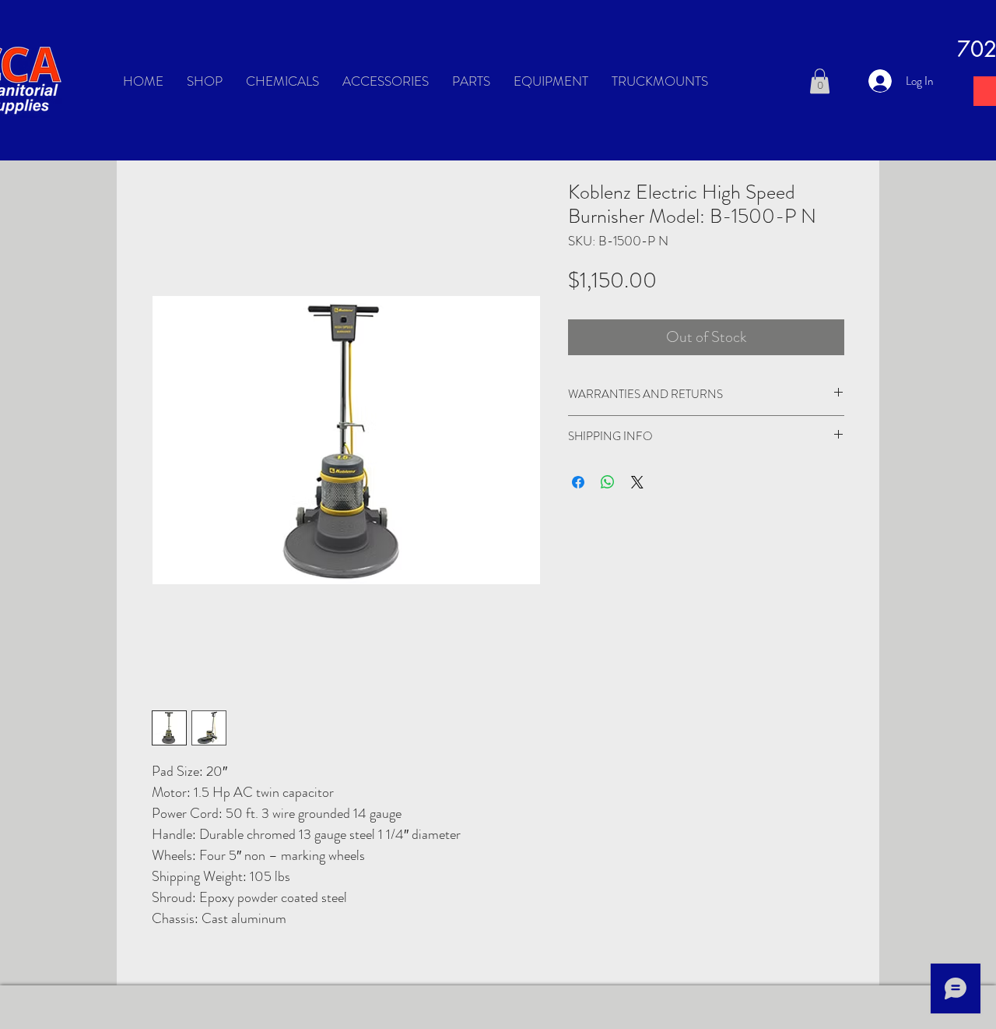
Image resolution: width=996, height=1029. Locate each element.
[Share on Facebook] (578, 482)
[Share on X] (637, 482)
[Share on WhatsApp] (607, 482)
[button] (819, 81)
